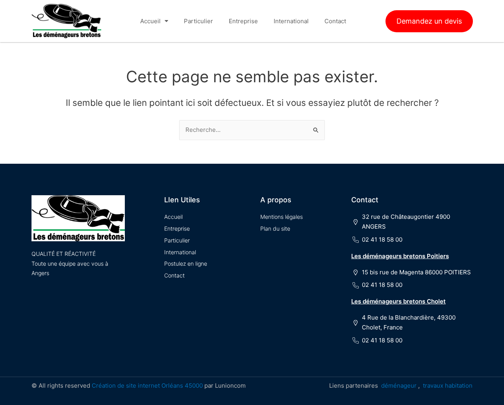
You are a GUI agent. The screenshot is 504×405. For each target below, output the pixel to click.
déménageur (399, 385)
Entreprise (243, 21)
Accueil (150, 21)
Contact (335, 21)
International (291, 21)
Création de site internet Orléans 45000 (147, 385)
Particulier (198, 21)
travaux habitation (447, 385)
